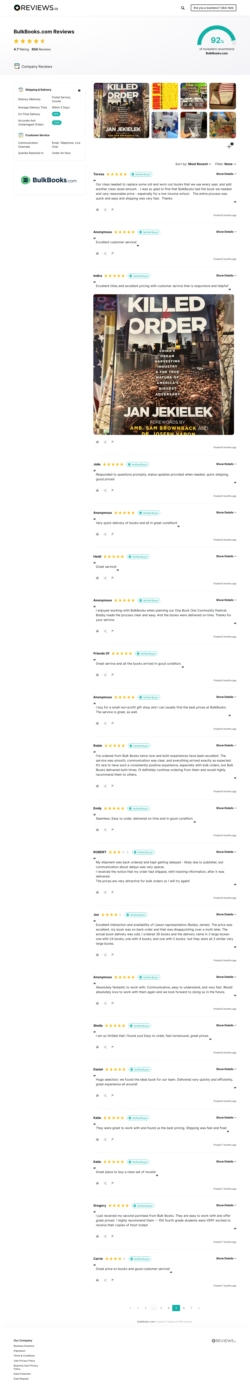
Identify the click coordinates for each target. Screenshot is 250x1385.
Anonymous (102, 232)
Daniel (98, 1069)
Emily (97, 808)
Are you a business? (214, 7)
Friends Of (101, 653)
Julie (97, 464)
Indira (97, 276)
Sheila (98, 1025)
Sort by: (191, 164)
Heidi (97, 556)
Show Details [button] (225, 173)
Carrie (98, 1259)
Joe (96, 914)
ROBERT (99, 852)
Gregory (99, 1205)
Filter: (224, 164)
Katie (97, 1118)
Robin (97, 745)
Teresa (98, 174)
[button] (182, 7)
